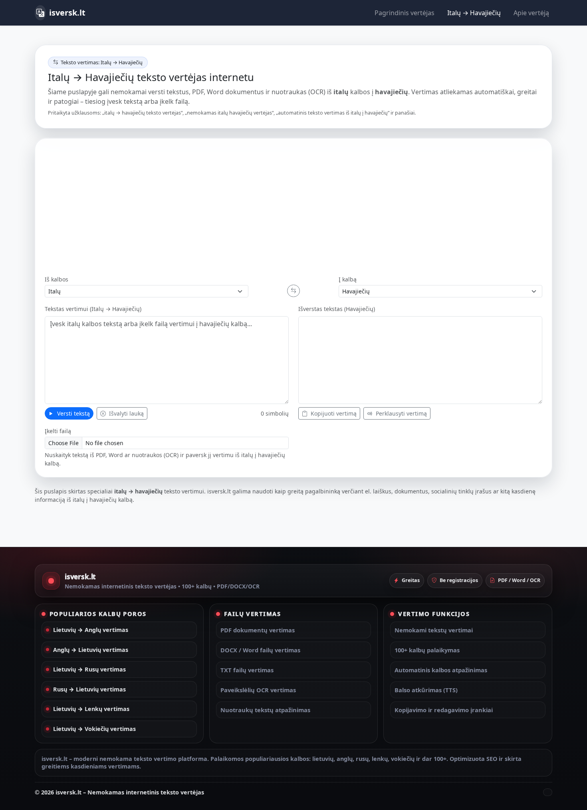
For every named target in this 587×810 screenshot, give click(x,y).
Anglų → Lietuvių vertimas (90, 650)
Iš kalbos (56, 279)
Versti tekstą (73, 413)
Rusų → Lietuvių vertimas (89, 689)
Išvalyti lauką (125, 413)
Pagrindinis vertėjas (404, 12)
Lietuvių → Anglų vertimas (90, 630)
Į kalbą (348, 279)
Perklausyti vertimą (400, 413)
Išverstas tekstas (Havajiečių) (336, 309)
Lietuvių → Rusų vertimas (89, 669)
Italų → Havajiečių (474, 12)
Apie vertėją (531, 12)
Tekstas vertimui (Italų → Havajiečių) (93, 309)
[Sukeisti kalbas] (293, 291)
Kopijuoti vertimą (333, 413)
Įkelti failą (58, 431)
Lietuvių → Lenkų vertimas (91, 709)
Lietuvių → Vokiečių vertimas (94, 729)
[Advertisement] (293, 208)
